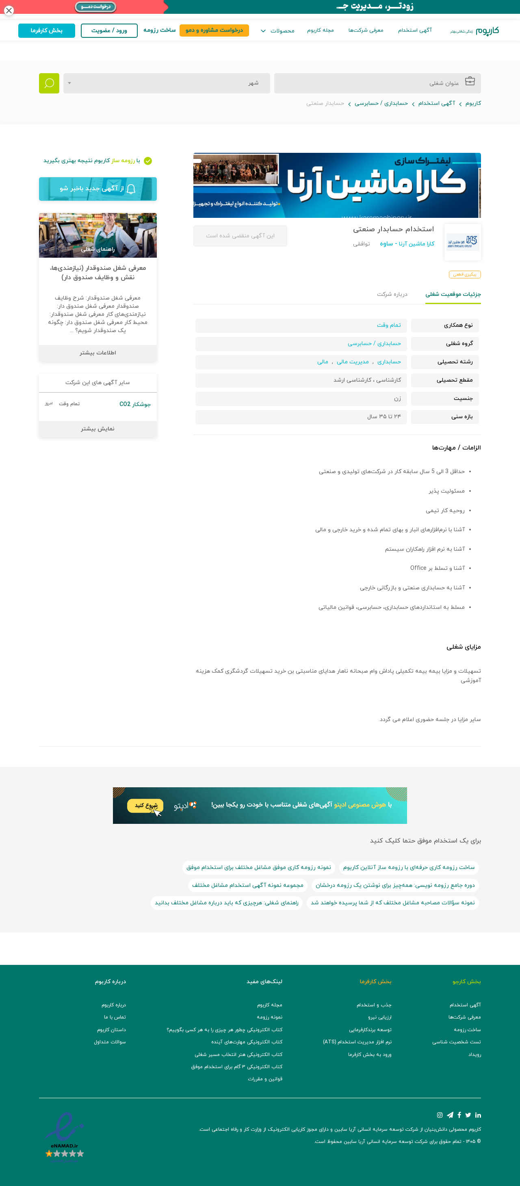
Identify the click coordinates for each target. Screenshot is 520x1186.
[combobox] (166, 83)
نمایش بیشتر (98, 429)
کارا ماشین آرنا (415, 244)
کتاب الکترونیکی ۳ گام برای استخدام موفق (236, 1067)
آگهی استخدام (415, 30)
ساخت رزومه (467, 1030)
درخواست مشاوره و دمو (214, 30)
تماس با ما (115, 1017)
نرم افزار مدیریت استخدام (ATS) (357, 1042)
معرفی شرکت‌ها (366, 30)
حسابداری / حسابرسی (381, 103)
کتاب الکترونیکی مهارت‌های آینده (246, 1042)
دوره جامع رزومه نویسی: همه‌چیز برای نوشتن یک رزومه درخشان (395, 885)
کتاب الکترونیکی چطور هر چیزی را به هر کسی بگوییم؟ (224, 1030)
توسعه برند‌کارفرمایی (370, 1030)
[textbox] (251, 83)
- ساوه (388, 243)
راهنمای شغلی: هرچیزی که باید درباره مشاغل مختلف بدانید (227, 903)
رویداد (474, 1054)
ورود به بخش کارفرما (370, 1054)
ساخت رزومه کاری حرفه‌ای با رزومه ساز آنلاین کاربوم (409, 867)
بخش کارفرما (47, 31)
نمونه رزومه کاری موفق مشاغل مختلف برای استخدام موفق (258, 867)
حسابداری (389, 362)
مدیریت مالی (353, 362)
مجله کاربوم (320, 30)
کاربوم (473, 103)
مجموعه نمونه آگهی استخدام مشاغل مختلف (247, 885)
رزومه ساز (123, 161)
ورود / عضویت (109, 31)
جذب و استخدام (374, 1005)
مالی (322, 362)
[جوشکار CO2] (98, 405)
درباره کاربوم (114, 1005)
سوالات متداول (110, 1042)
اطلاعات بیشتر (98, 353)
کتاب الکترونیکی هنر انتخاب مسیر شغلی (238, 1054)
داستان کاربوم (111, 1030)
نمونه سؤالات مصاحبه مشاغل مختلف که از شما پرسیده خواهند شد (393, 903)
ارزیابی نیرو (380, 1017)
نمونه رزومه (269, 1017)
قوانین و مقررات (265, 1079)
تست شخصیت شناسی (456, 1042)
